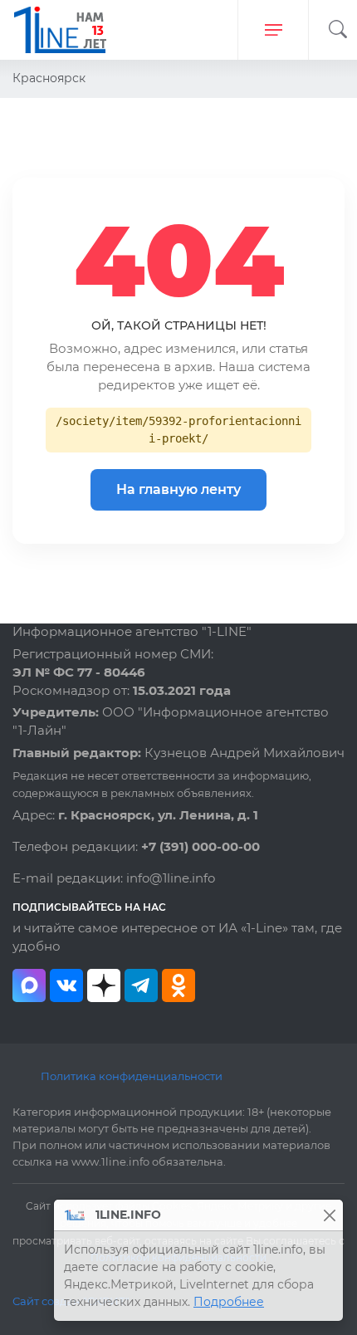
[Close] (329, 1215)
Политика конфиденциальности (132, 1076)
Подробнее (228, 1301)
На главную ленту (178, 489)
